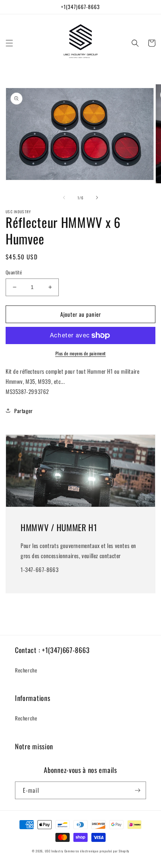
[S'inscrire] (137, 790)
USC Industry (54, 851)
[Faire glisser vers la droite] (97, 197)
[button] (9, 43)
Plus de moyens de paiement (80, 353)
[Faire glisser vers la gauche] (64, 197)
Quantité (14, 272)
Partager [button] (23, 411)
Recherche (26, 670)
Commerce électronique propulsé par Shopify (96, 851)
